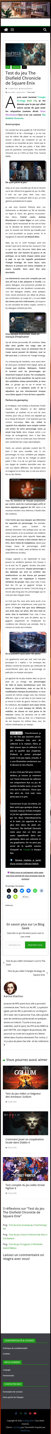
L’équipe (6, 1370)
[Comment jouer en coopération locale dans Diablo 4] (25, 1113)
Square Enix (21, 92)
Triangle (26, 849)
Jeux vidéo (11, 92)
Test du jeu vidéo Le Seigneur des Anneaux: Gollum (23, 1095)
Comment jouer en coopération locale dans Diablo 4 (24, 1141)
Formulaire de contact (13, 1391)
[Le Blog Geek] (25, 3)
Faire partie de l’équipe (13, 1397)
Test (24, 67)
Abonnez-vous (35, 944)
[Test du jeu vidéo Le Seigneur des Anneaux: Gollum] (25, 1067)
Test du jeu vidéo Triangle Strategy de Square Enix (26, 973)
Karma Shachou (26, 88)
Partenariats (8, 1375)
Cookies (6, 1353)
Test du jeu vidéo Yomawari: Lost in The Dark (25, 963)
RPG (8, 67)
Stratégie (16, 67)
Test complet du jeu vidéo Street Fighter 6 (25, 1186)
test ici (32, 100)
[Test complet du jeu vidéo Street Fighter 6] (25, 1158)
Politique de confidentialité (15, 1348)
